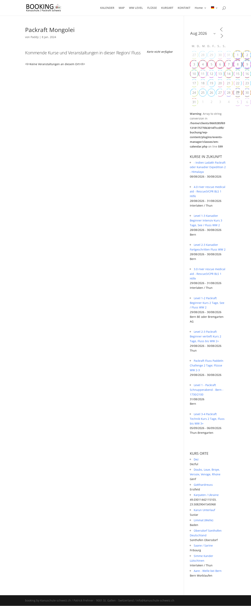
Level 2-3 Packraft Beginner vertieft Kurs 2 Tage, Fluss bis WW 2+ (205, 336)
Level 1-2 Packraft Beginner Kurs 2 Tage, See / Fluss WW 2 (207, 302)
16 (247, 74)
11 (203, 74)
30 (220, 55)
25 (203, 92)
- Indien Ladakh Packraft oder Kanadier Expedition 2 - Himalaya (208, 167)
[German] (214, 11)
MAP (122, 8)
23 (247, 83)
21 (228, 83)
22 (237, 83)
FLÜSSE (152, 8)
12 (211, 74)
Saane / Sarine (203, 545)
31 (228, 55)
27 (194, 55)
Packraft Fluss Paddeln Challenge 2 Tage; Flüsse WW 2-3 (206, 365)
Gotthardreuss (203, 485)
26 (211, 92)
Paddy (35, 37)
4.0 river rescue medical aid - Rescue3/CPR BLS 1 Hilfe (207, 191)
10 (194, 74)
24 (194, 92)
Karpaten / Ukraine (206, 495)
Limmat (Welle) (203, 520)
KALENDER (107, 8)
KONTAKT (184, 8)
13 (220, 74)
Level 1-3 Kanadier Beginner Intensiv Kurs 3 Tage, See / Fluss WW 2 (206, 220)
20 (220, 83)
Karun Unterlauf (204, 510)
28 (203, 55)
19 (211, 83)
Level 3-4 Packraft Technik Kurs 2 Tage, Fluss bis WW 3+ (207, 418)
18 (203, 83)
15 (237, 74)
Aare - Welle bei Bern (208, 571)
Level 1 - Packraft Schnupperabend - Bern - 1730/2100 (206, 389)
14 (228, 74)
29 (211, 55)
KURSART (167, 8)
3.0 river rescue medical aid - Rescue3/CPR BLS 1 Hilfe (207, 273)
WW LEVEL (136, 8)
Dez (196, 459)
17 (194, 83)
